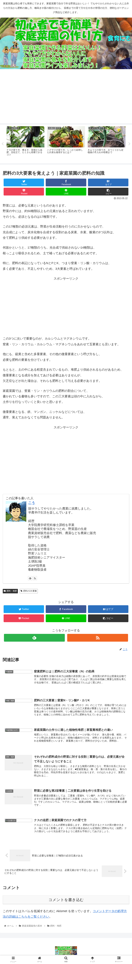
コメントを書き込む (66, 900)
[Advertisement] (66, 99)
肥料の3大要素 (30, 591)
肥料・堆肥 (12, 591)
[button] (122, 546)
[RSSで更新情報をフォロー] (35, 578)
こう (31, 503)
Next (129, 144)
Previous (2, 144)
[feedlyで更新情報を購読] (30, 578)
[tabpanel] (25, 143)
